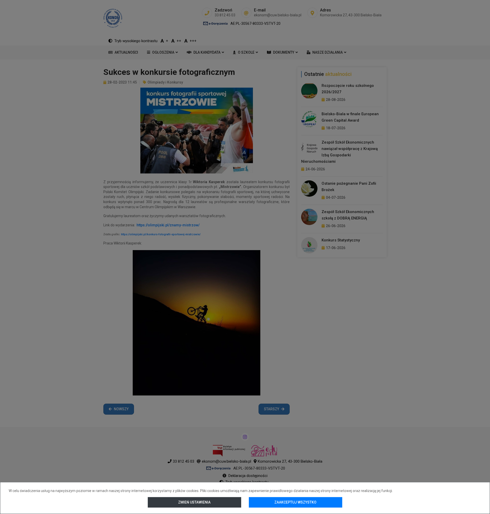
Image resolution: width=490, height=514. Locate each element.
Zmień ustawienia (194, 502)
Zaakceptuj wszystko (295, 502)
